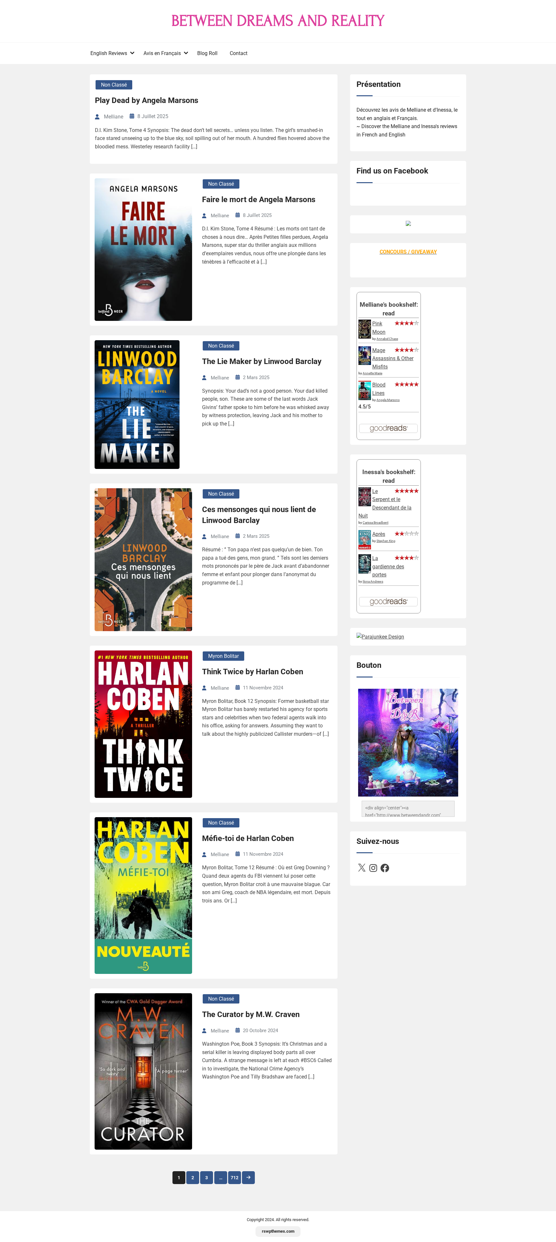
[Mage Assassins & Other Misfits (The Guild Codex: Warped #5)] (364, 363)
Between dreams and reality (278, 21)
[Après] (364, 549)
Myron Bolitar (223, 656)
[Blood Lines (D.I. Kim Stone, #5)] (364, 398)
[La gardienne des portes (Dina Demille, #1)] (364, 572)
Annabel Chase (387, 339)
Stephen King (385, 541)
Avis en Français (162, 53)
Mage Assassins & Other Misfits (392, 358)
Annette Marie (372, 373)
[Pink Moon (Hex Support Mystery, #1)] (364, 337)
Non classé (114, 85)
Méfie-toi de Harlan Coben (248, 838)
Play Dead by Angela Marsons (146, 100)
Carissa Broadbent (375, 522)
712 (234, 1177)
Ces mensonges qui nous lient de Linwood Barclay (259, 515)
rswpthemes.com (278, 1231)
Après (378, 534)
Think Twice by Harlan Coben (252, 671)
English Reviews (108, 53)
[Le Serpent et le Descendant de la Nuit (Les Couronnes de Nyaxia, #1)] (364, 504)
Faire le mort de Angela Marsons (258, 199)
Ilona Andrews (373, 581)
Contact (238, 53)
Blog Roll (207, 53)
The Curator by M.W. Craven (251, 1014)
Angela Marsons (388, 400)
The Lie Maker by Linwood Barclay (261, 361)
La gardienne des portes (388, 566)
